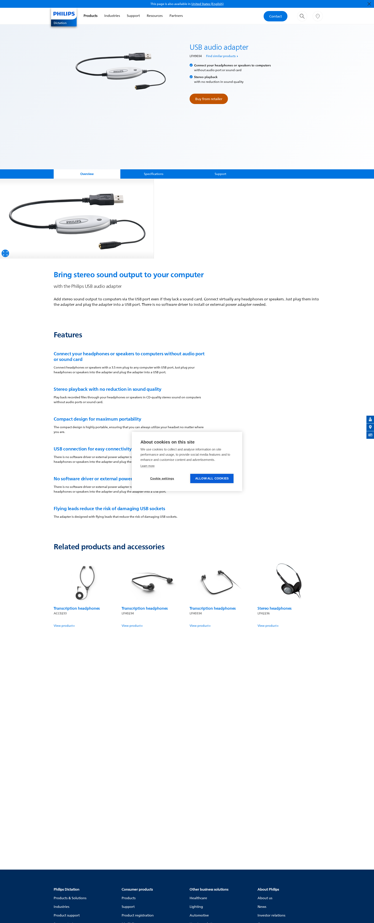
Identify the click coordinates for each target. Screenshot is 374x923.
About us (265, 898)
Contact (275, 16)
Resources (155, 16)
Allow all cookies (212, 478)
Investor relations (271, 915)
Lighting (196, 907)
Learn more (147, 466)
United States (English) (207, 3)
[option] (77, 219)
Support (133, 16)
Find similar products (221, 56)
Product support (67, 915)
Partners (176, 16)
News (262, 907)
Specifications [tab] (153, 173)
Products (90, 16)
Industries (112, 16)
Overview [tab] (87, 173)
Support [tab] (220, 173)
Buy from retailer (208, 99)
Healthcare (198, 898)
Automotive (199, 915)
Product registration (138, 915)
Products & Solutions (70, 898)
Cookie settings (162, 478)
